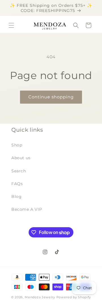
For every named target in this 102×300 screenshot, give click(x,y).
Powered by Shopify (73, 297)
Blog (16, 196)
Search (18, 170)
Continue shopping (51, 97)
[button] (11, 25)
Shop (16, 145)
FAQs (17, 183)
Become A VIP (26, 209)
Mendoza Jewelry (40, 297)
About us (21, 157)
